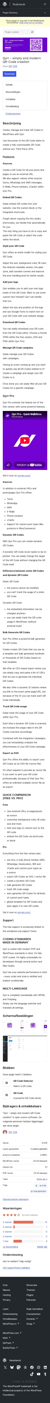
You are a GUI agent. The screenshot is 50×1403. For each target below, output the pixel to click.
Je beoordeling (10, 1246)
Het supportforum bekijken (16, 1267)
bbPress (8, 1343)
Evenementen (33, 1314)
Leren (5, 1309)
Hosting (7, 1295)
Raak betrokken (34, 1309)
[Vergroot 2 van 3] (43, 1024)
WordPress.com (12, 1333)
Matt (7, 1337)
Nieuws (6, 1290)
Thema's (30, 1290)
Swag (30, 1323)
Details (9, 84)
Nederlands (15, 1360)
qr (36, 1185)
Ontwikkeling (12, 106)
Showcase (31, 1285)
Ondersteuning (13, 113)
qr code (43, 1185)
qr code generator (38, 1191)
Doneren (32, 1318)
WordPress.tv (11, 1323)
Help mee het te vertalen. (31, 22)
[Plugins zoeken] (32, 32)
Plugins (29, 1295)
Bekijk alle (42, 1246)
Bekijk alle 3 (42, 1179)
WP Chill (13, 66)
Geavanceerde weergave (15, 1199)
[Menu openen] (45, 4)
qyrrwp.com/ (24, 475)
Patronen (31, 1299)
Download (9, 74)
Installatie (10, 99)
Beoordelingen (13, 92)
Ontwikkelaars (10, 1318)
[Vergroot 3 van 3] (43, 1039)
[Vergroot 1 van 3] (20, 1024)
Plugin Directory (10, 12)
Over (5, 1285)
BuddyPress (10, 1347)
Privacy (6, 1299)
